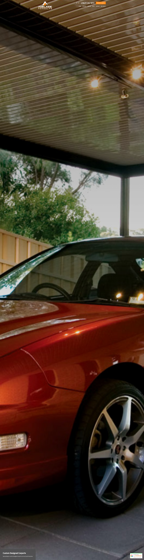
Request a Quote (101, 3)
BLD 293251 (103, 6)
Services (84, 6)
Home (80, 6)
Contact (98, 6)
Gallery (89, 6)
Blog (93, 6)
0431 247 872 (88, 3)
